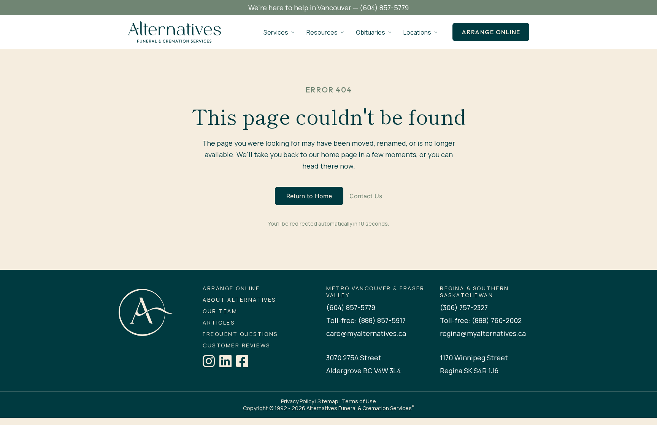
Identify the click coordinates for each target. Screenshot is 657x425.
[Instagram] (209, 361)
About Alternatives (239, 299)
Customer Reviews (236, 345)
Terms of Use (359, 401)
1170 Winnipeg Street (474, 357)
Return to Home (309, 196)
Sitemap (327, 401)
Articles (219, 322)
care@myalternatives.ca (366, 333)
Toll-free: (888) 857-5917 (366, 320)
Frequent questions (240, 334)
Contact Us (365, 196)
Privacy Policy (297, 401)
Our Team (220, 311)
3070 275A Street (353, 357)
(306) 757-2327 (464, 307)
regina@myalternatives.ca (483, 333)
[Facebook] (242, 361)
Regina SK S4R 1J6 (469, 370)
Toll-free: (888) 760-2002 (481, 320)
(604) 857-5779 (384, 7)
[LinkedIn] (225, 361)
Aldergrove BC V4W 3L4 (363, 370)
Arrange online (491, 32)
